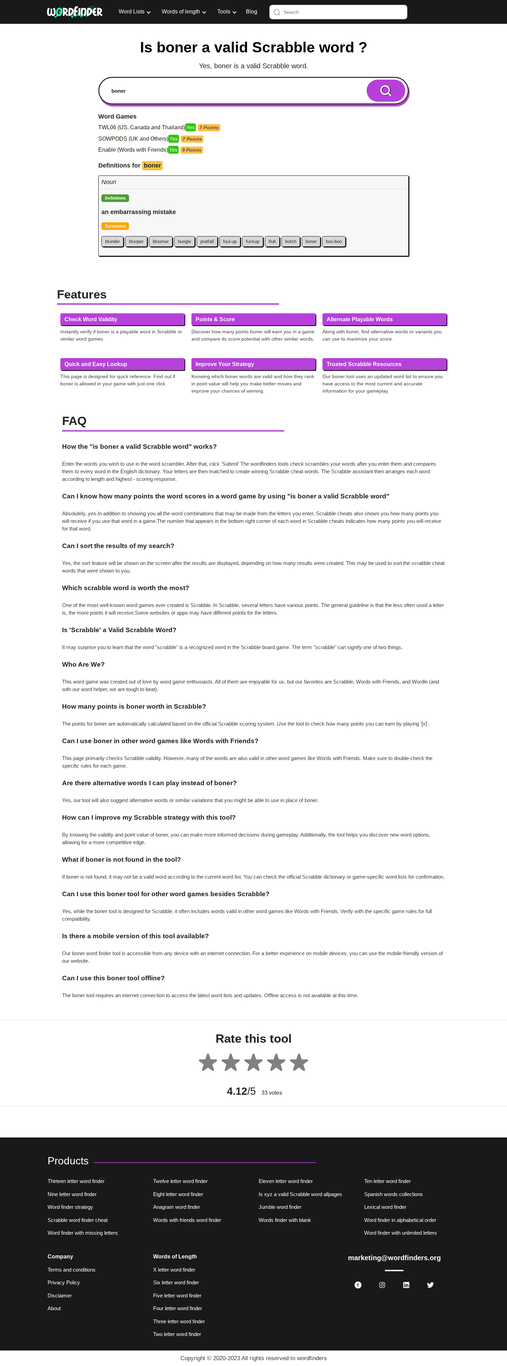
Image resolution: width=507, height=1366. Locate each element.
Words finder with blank (285, 1220)
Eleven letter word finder (286, 1181)
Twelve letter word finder (180, 1181)
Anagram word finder (176, 1207)
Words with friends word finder (187, 1220)
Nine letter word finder (72, 1194)
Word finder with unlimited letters (400, 1233)
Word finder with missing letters (83, 1233)
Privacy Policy (64, 1282)
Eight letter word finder (178, 1194)
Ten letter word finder (387, 1181)
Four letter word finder (177, 1308)
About (54, 1308)
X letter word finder (174, 1270)
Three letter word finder (179, 1321)
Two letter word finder (177, 1334)
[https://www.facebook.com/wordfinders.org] (358, 1285)
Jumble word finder (280, 1207)
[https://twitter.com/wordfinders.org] (430, 1285)
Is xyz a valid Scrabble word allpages (300, 1194)
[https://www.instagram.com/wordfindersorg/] (382, 1285)
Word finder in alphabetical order (400, 1220)
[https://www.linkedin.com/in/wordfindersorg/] (406, 1285)
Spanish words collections (393, 1194)
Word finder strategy (70, 1207)
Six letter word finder (176, 1282)
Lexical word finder (385, 1207)
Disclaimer (60, 1295)
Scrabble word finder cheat (78, 1220)
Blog (251, 11)
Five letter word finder (177, 1295)
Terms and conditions (72, 1270)
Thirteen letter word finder (76, 1181)
